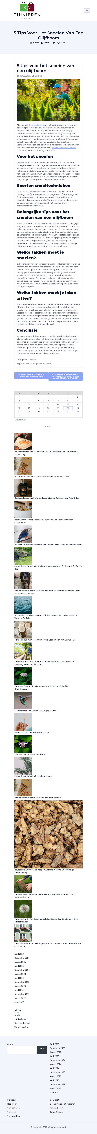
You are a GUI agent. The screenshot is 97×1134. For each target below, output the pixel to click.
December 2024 (22, 970)
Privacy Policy (56, 1108)
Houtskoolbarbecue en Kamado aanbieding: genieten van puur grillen (46, 498)
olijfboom (38, 364)
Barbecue (11, 1100)
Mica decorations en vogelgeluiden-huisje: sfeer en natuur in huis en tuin (48, 544)
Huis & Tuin (12, 1104)
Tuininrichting (13, 1116)
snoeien (48, 364)
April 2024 (19, 978)
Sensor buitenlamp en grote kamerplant (33, 776)
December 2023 (21, 982)
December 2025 (22, 958)
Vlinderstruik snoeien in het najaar (30, 754)
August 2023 (20, 986)
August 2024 (20, 974)
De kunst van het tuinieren (62, 1104)
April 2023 (19, 990)
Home (36, 42)
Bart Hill (47, 42)
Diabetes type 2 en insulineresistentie (31, 732)
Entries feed (20, 1019)
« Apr (47, 426)
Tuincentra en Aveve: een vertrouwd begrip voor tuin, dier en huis (44, 639)
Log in (17, 1015)
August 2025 (20, 962)
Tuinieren (32, 360)
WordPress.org (21, 1027)
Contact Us (55, 1100)
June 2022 (19, 1002)
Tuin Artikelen (56, 1112)
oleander (28, 364)
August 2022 (20, 998)
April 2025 (19, 966)
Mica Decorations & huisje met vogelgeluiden (35, 710)
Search (10, 1044)
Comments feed (22, 1023)
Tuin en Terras (13, 1108)
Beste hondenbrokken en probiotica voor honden (37, 797)
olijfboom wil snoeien (35, 125)
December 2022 (21, 994)
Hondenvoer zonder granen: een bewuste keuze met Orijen (41, 476)
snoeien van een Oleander (64, 147)
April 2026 (19, 954)
